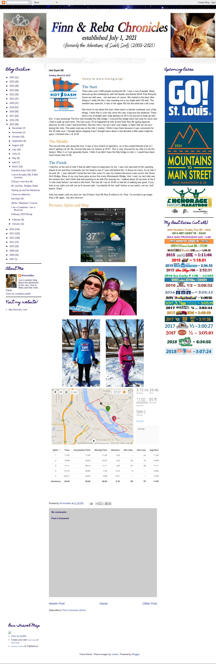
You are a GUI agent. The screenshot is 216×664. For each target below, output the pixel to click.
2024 (12, 86)
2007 (12, 259)
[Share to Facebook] (106, 503)
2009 (12, 250)
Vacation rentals (17, 646)
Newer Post (57, 603)
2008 (12, 255)
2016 (12, 120)
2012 (12, 238)
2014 (12, 229)
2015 (12, 124)
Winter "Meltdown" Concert (24, 203)
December (17, 128)
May (14, 158)
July (14, 149)
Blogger (135, 654)
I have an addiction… (21, 194)
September (17, 141)
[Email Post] (90, 503)
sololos (115, 654)
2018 (12, 111)
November (17, 132)
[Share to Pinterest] (110, 503)
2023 (12, 90)
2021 (12, 98)
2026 (12, 77)
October (16, 136)
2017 (12, 116)
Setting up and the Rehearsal (25, 190)
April (14, 162)
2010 (12, 246)
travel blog (15, 643)
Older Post (150, 603)
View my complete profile (18, 293)
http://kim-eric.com (18, 309)
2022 (12, 94)
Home (104, 603)
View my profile (18, 636)
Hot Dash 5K (17, 198)
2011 (12, 242)
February (16, 219)
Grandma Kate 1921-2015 (23, 170)
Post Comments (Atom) (74, 610)
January (16, 224)
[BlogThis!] (100, 503)
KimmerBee (28, 275)
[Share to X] (103, 503)
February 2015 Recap (21, 214)
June (15, 153)
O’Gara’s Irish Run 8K (22, 181)
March (15, 166)
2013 (12, 233)
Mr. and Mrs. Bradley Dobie (24, 186)
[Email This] (97, 503)
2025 (12, 81)
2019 (12, 107)
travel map (32, 640)
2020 (12, 103)
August (16, 145)
